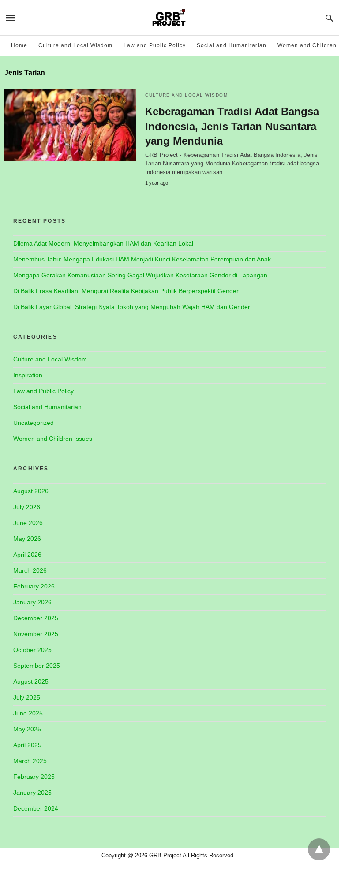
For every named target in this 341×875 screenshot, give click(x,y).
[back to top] (319, 849)
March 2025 (30, 760)
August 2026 (31, 491)
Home (19, 45)
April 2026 (27, 554)
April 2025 (27, 744)
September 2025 (36, 665)
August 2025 (31, 681)
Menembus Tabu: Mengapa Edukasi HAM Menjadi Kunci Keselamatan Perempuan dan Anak (142, 259)
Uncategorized (33, 422)
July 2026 (26, 506)
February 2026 (34, 586)
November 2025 (35, 633)
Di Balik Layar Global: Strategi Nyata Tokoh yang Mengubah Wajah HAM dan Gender (131, 306)
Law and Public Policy (155, 45)
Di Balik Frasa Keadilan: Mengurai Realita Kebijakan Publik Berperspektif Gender (126, 290)
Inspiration (27, 375)
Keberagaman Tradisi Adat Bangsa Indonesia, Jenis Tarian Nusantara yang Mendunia (232, 126)
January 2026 (32, 602)
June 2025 (28, 713)
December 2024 (35, 808)
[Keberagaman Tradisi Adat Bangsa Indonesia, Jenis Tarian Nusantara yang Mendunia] (70, 125)
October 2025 (32, 649)
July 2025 (26, 697)
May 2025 (27, 729)
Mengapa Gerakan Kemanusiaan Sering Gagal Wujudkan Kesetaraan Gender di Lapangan (140, 275)
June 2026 (28, 522)
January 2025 (32, 792)
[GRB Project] (169, 17)
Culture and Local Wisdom (75, 45)
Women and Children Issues (52, 438)
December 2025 (35, 618)
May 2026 (27, 538)
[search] (329, 18)
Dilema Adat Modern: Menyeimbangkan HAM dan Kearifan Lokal (103, 243)
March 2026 (30, 570)
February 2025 (34, 776)
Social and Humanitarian (231, 45)
